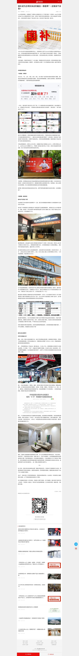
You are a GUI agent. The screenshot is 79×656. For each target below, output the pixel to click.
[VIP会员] (58, 2)
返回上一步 (18, 1)
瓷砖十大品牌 (53, 641)
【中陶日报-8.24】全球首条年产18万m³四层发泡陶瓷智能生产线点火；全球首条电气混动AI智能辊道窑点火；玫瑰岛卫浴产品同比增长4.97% (31, 596)
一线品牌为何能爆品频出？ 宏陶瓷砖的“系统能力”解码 (31, 618)
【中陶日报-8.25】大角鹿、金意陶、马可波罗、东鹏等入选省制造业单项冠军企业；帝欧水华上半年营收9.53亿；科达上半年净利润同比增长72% (31, 563)
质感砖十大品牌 (54, 642)
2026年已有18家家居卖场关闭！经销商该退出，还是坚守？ (31, 585)
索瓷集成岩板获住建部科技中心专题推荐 (28, 607)
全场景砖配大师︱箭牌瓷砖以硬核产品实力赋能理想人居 (31, 574)
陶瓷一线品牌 (25, 642)
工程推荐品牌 (53, 644)
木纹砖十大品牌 (25, 644)
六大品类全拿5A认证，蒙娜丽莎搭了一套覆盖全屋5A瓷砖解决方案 (31, 630)
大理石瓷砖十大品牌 (39, 642)
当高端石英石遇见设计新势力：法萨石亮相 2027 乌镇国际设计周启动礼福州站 (32, 541)
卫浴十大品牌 (39, 641)
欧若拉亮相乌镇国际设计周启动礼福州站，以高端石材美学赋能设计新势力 (31, 530)
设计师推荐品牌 (39, 644)
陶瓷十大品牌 (25, 641)
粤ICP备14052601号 (41, 648)
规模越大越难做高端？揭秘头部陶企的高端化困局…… (31, 551)
